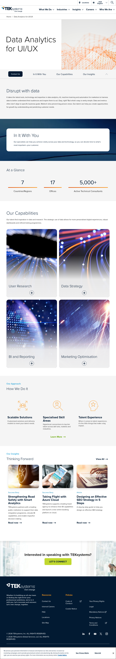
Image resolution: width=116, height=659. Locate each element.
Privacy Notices (95, 617)
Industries (62, 9)
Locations (46, 617)
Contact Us (15, 74)
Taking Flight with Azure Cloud (54, 498)
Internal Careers (48, 606)
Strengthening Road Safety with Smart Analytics (21, 499)
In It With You (39, 74)
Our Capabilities (64, 74)
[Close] (113, 653)
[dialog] (58, 653)
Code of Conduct (69, 602)
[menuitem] (47, 9)
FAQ (43, 612)
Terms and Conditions (93, 624)
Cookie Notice (71, 608)
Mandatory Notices (96, 612)
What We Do (45, 9)
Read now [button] (13, 522)
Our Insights (89, 74)
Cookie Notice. (62, 655)
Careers (90, 9)
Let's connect (58, 561)
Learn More (56, 436)
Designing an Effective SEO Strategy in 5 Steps (92, 499)
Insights (76, 9)
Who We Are (106, 9)
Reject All (98, 653)
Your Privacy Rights (96, 601)
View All (100, 459)
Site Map (45, 622)
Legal (91, 606)
